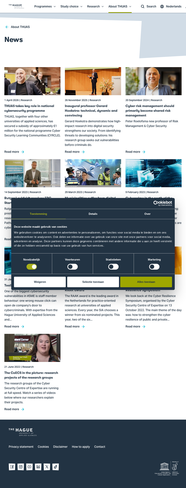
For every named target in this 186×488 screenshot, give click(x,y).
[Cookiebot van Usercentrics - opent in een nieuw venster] (156, 203)
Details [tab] (93, 213)
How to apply (81, 447)
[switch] (72, 267)
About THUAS (117, 8)
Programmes (43, 8)
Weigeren (40, 281)
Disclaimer (60, 447)
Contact (99, 447)
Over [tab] (147, 213)
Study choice (69, 8)
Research (93, 8)
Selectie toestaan (93, 281)
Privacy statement (21, 447)
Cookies (43, 447)
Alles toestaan (146, 281)
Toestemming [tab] (38, 213)
